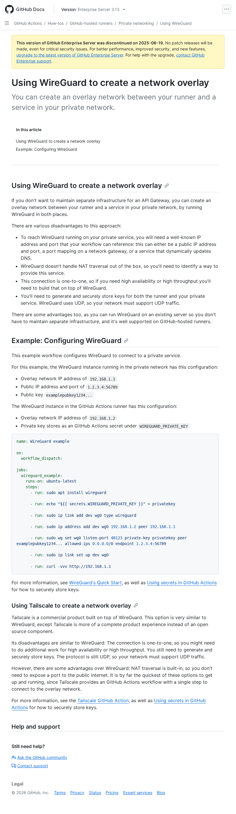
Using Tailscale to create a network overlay (71, 605)
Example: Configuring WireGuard (66, 340)
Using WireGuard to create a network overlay (87, 185)
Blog (161, 792)
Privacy (77, 792)
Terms (60, 792)
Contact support (32, 765)
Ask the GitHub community (42, 757)
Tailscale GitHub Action (103, 700)
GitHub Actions (28, 23)
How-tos (56, 23)
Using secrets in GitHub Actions (182, 582)
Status (95, 792)
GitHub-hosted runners (91, 23)
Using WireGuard (176, 23)
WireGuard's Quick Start (95, 582)
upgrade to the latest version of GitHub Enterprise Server (69, 54)
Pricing (112, 792)
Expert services (137, 792)
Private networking (136, 23)
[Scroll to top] (223, 801)
